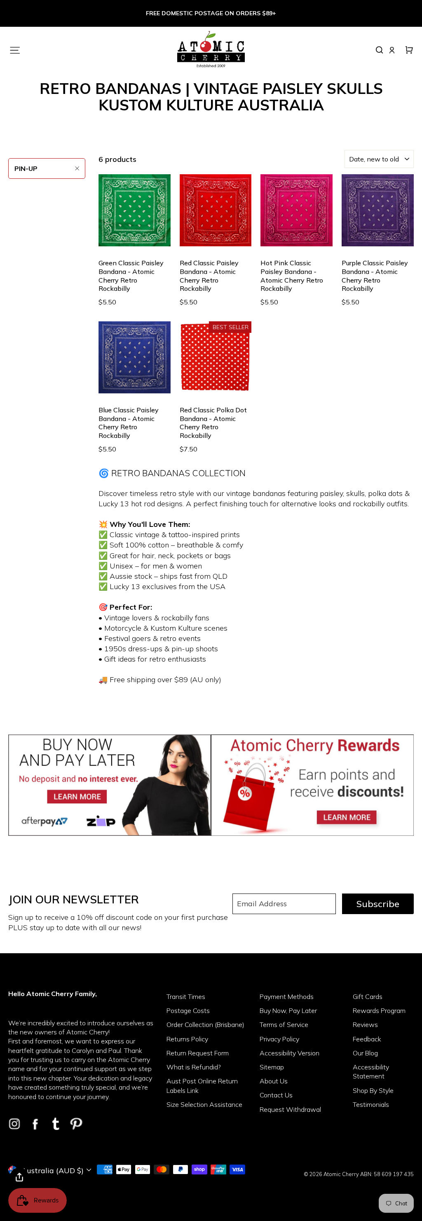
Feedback (367, 1039)
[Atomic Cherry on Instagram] (14, 1124)
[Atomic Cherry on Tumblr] (55, 1124)
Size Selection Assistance (204, 1104)
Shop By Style (373, 1090)
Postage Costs (188, 1010)
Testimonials (371, 1104)
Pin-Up (26, 168)
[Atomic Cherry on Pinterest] (76, 1124)
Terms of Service (284, 1024)
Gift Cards (367, 996)
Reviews (365, 1024)
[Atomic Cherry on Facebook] (35, 1124)
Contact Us (276, 1095)
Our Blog (365, 1053)
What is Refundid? (193, 1067)
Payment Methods (287, 996)
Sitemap (272, 1067)
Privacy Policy (279, 1039)
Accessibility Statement (371, 1071)
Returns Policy (187, 1039)
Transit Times (185, 996)
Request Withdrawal (290, 1109)
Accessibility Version (289, 1053)
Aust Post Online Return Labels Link (202, 1085)
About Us (274, 1081)
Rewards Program (379, 1010)
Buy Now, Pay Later (288, 1010)
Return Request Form (197, 1053)
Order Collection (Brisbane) (205, 1024)
